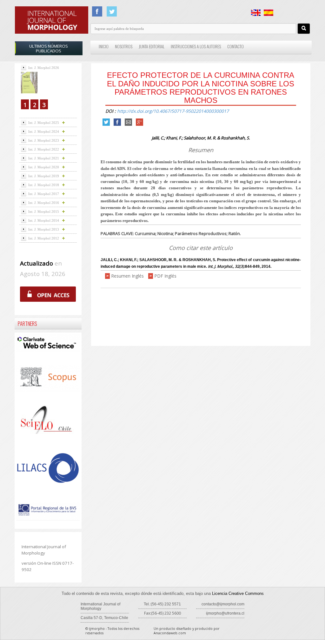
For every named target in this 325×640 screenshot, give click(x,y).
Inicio (104, 46)
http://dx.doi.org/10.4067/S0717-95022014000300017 (173, 111)
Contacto (235, 46)
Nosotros (123, 46)
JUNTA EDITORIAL (151, 46)
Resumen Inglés (127, 276)
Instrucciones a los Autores (196, 46)
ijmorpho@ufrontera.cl (225, 613)
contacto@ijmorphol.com (223, 604)
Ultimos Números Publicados (48, 48)
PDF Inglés (165, 276)
